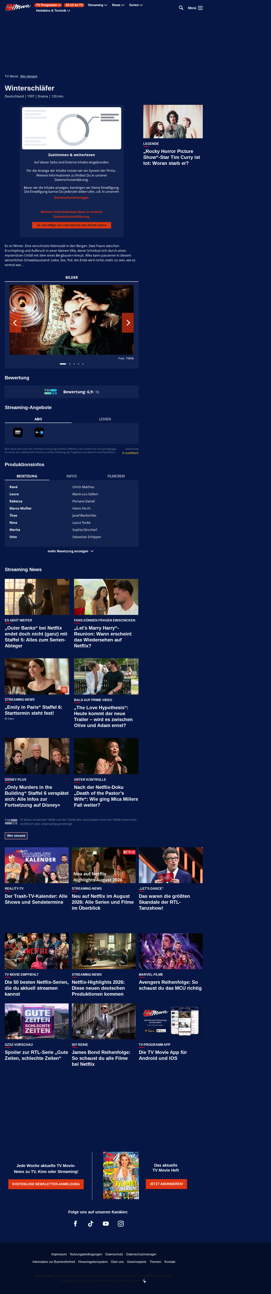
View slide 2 (69, 364)
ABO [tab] (38, 419)
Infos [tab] (71, 476)
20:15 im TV (74, 5)
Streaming (95, 5)
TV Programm (46, 5)
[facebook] (76, 1224)
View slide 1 (63, 364)
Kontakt (169, 1261)
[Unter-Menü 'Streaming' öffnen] (105, 5)
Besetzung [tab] (27, 476)
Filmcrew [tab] (116, 476)
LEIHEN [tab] (105, 419)
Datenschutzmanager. (71, 197)
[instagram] (121, 1224)
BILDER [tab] (71, 277)
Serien (134, 5)
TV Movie (11, 76)
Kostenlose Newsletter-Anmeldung (46, 1184)
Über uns (117, 1261)
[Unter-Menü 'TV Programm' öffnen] (59, 5)
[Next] (128, 323)
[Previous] (15, 323)
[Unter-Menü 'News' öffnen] (122, 5)
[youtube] (106, 1224)
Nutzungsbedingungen (86, 1254)
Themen (155, 1261)
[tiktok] (91, 1224)
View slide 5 (83, 364)
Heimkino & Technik (51, 10)
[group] (72, 325)
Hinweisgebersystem (93, 1261)
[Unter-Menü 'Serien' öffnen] (141, 5)
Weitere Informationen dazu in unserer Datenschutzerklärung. (72, 214)
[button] (72, 551)
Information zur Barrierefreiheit (54, 1261)
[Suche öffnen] (181, 8)
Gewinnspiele (136, 1261)
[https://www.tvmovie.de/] (18, 7)
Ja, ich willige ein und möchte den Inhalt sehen (72, 225)
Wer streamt (28, 76)
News (116, 5)
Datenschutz (114, 1254)
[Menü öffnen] (200, 8)
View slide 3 (74, 364)
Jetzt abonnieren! (166, 1184)
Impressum (59, 1254)
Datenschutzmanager (141, 1254)
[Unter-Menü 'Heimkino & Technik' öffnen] (68, 11)
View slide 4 (78, 364)
